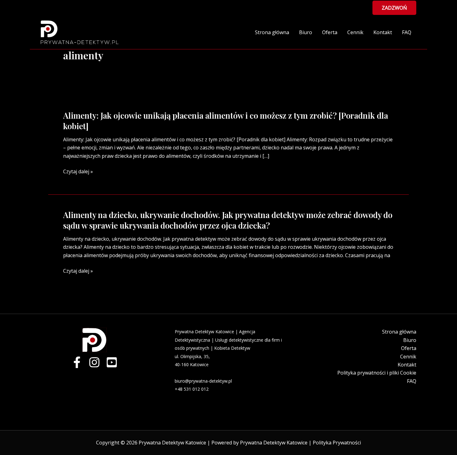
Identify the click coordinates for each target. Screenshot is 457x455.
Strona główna (272, 32)
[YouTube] (112, 362)
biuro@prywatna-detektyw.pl (203, 381)
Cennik (355, 32)
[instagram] (94, 362)
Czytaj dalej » (78, 171)
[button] (394, 8)
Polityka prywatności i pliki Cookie (376, 372)
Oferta (329, 32)
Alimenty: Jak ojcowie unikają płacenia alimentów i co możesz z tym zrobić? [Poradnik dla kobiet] (225, 120)
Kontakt (382, 32)
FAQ (406, 32)
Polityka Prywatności (337, 442)
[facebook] (77, 362)
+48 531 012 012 (192, 389)
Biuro (305, 32)
